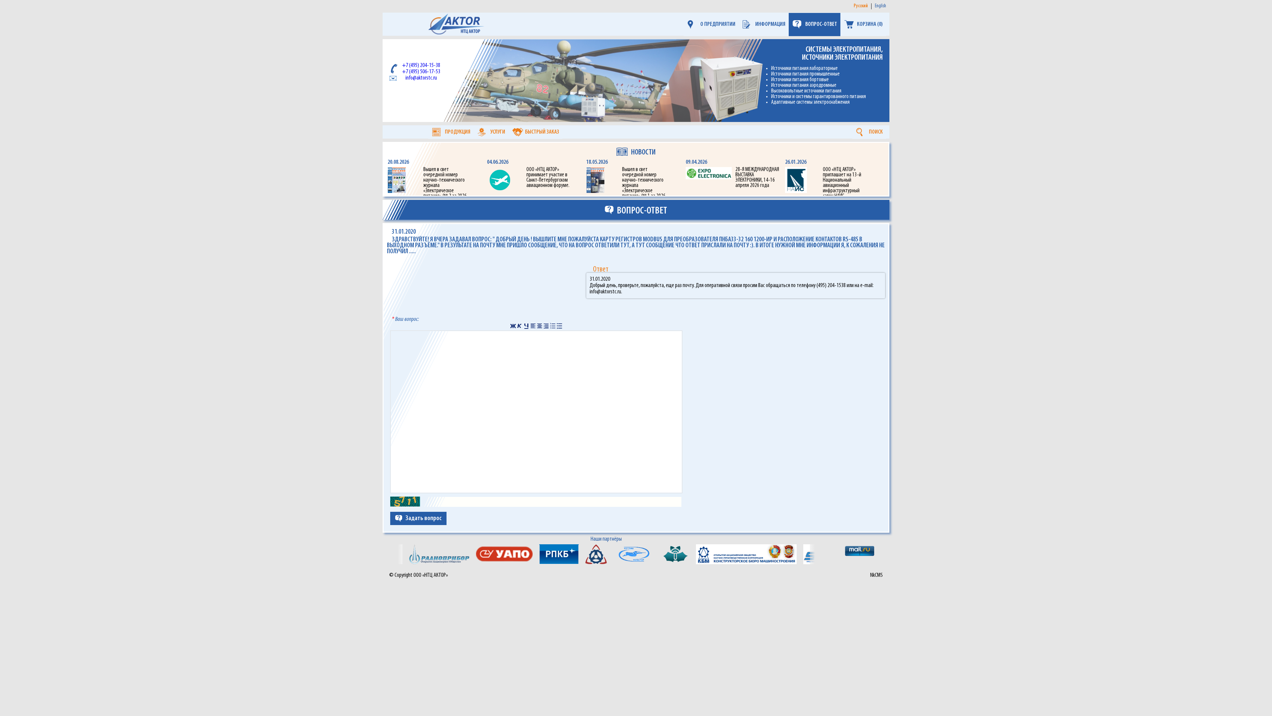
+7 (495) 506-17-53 (421, 72)
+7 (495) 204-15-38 (421, 65)
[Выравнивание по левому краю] (533, 326)
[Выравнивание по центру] (539, 326)
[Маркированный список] (559, 326)
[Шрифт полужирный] (513, 326)
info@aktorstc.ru (421, 78)
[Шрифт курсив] (519, 326)
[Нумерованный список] (553, 326)
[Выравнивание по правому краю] (546, 326)
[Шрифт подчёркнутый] (526, 326)
